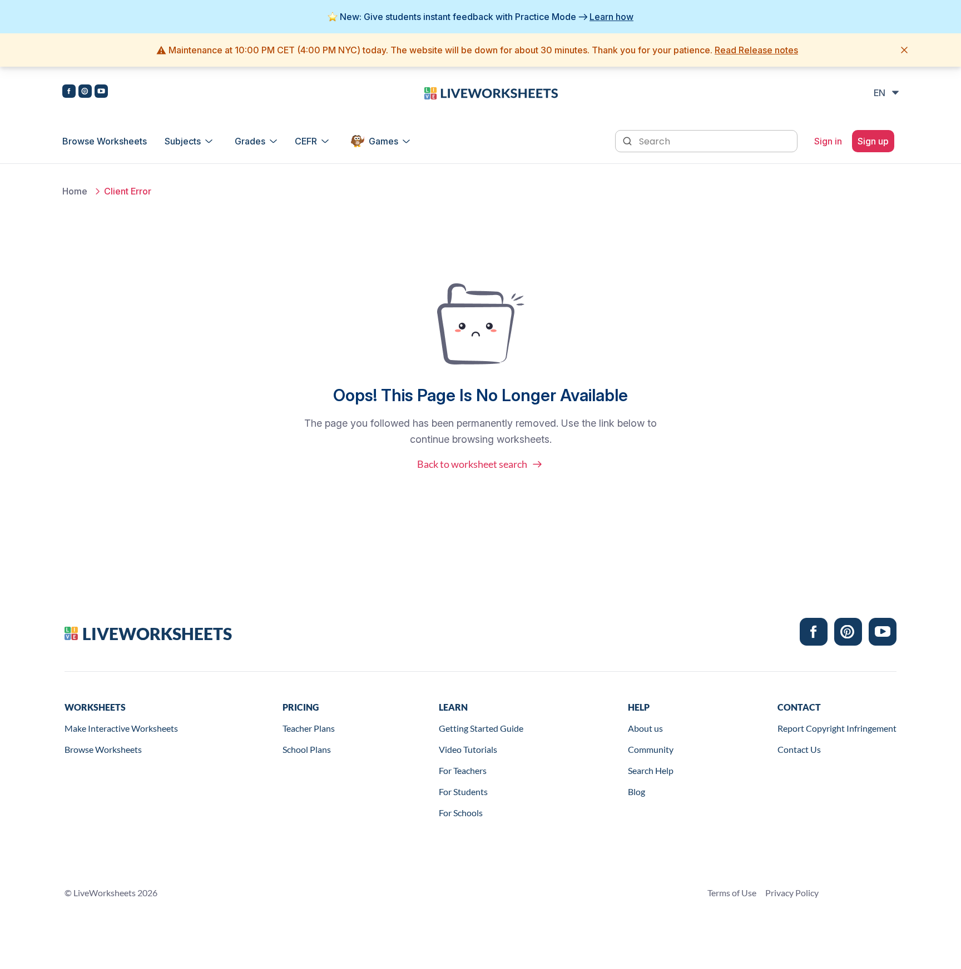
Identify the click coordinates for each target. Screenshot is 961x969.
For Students (463, 791)
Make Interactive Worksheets (121, 728)
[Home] (491, 92)
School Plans (307, 749)
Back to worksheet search (472, 464)
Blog (636, 791)
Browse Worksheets (104, 141)
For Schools (461, 812)
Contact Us (799, 749)
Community (650, 749)
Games (383, 141)
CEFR (306, 141)
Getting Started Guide (481, 728)
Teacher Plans (309, 728)
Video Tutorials (468, 749)
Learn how (611, 16)
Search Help (650, 770)
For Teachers (463, 770)
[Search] (628, 140)
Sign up (873, 141)
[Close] (904, 50)
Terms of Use (731, 892)
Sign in (828, 141)
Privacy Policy (792, 892)
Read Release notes (756, 50)
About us (645, 728)
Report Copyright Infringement (836, 728)
